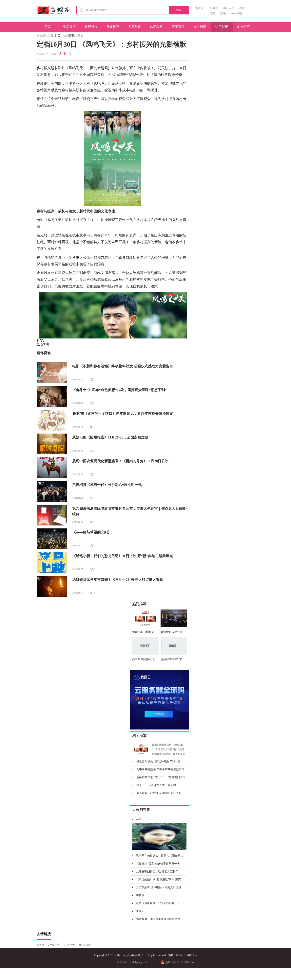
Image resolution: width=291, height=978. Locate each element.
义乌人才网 (85, 944)
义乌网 (40, 944)
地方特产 (243, 26)
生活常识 (69, 26)
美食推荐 (113, 26)
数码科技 (91, 26)
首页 (47, 26)
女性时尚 (200, 26)
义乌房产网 (69, 944)
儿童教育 (134, 26)
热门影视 (221, 26)
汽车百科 (178, 26)
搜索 (178, 10)
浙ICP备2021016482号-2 (182, 955)
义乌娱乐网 (53, 944)
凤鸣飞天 (43, 344)
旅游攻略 (156, 26)
